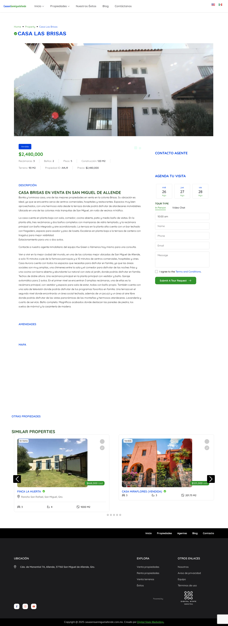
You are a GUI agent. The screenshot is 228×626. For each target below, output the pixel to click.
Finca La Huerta (29, 491)
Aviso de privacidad (189, 573)
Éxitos (140, 585)
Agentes (182, 533)
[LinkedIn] (206, 147)
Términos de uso (187, 585)
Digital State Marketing (150, 622)
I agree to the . (180, 271)
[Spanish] (222, 3)
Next (211, 192)
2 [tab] (111, 515)
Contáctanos (123, 6)
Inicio (37, 6)
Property (30, 26)
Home (17, 26)
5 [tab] (120, 515)
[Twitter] (199, 147)
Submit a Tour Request (173, 280)
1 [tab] (108, 515)
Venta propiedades (148, 566)
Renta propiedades (148, 573)
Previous (152, 192)
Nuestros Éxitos (86, 6)
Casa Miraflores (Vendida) (142, 491)
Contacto (208, 533)
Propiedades (58, 6)
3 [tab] (114, 515)
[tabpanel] (61, 473)
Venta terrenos (145, 579)
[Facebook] (192, 147)
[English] (215, 3)
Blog (106, 6)
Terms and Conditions (188, 271)
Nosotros (183, 566)
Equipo (182, 579)
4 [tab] (117, 515)
